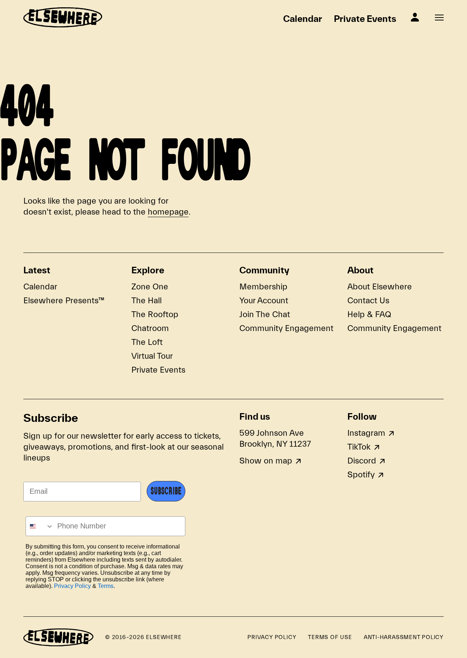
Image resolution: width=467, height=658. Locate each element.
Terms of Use (330, 637)
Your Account (263, 300)
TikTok (359, 447)
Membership (263, 287)
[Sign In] (415, 17)
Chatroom (150, 328)
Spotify (361, 475)
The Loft (147, 342)
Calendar (302, 19)
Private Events (365, 19)
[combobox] (40, 526)
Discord (361, 461)
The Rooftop (154, 314)
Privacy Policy (72, 586)
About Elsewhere (379, 287)
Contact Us (368, 300)
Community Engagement (286, 328)
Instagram (366, 433)
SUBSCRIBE (166, 491)
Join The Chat (264, 314)
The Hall (146, 300)
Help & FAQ (369, 314)
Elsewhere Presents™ (64, 300)
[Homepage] (62, 17)
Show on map (265, 461)
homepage (168, 212)
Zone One (149, 287)
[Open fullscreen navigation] (439, 17)
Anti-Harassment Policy (404, 637)
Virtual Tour (152, 356)
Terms (105, 586)
